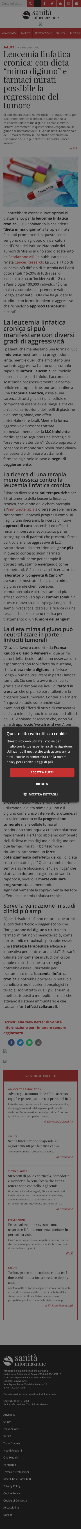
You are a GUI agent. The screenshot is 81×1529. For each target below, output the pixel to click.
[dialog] (40, 764)
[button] (40, 794)
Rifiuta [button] (42, 784)
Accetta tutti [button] (42, 772)
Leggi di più (44, 762)
